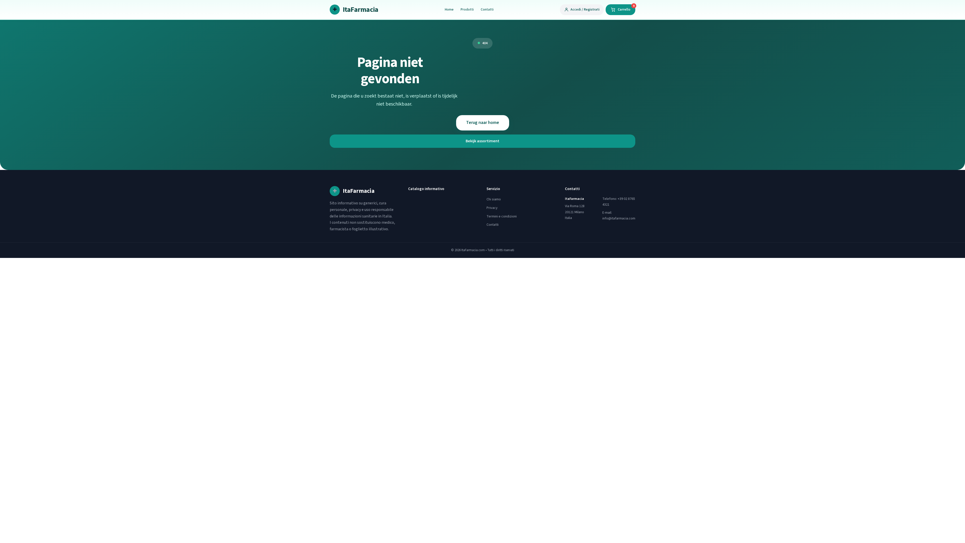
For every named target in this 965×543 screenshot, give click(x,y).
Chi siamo (494, 199)
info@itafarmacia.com (618, 218)
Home (449, 9)
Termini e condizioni (502, 216)
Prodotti (467, 9)
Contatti (487, 9)
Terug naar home (482, 122)
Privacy (492, 207)
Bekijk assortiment (482, 141)
